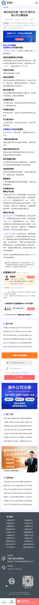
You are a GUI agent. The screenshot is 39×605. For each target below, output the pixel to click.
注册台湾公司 (28, 529)
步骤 (16, 287)
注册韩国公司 (28, 526)
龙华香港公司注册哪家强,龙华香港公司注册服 (17, 339)
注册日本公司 (28, 523)
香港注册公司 (10, 216)
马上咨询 (19, 39)
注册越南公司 (10, 535)
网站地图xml (27, 594)
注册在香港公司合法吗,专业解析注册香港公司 (18, 482)
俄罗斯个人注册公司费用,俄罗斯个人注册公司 (18, 497)
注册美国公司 (10, 523)
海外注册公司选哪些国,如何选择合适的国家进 (18, 418)
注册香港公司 (10, 520)
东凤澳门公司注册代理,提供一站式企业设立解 (17, 327)
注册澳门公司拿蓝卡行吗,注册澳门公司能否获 (18, 437)
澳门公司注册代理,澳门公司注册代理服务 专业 (17, 335)
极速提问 (31, 309)
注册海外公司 (8, 48)
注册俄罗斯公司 (10, 541)
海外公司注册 (8, 45)
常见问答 (5, 7)
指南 (19, 287)
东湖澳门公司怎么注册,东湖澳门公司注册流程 (18, 500)
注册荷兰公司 (28, 538)
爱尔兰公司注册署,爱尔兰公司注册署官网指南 (17, 343)
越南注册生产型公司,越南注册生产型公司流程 (18, 485)
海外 (22, 287)
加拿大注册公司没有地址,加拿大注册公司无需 (17, 346)
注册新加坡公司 (10, 529)
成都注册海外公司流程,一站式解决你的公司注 (18, 441)
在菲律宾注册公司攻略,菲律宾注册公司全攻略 (18, 433)
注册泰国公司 (28, 520)
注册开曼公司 (10, 538)
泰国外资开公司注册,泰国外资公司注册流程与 (18, 493)
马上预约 (19, 377)
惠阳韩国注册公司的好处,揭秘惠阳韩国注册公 (18, 426)
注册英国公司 (10, 526)
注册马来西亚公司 (28, 547)
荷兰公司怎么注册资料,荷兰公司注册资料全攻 (18, 504)
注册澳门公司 (10, 532)
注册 (13, 287)
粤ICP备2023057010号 (18, 594)
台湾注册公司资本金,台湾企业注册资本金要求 (18, 429)
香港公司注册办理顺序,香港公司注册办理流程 (18, 489)
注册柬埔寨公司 (28, 532)
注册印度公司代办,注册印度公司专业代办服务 (17, 331)
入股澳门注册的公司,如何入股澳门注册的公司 (18, 422)
